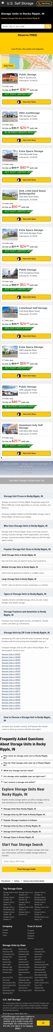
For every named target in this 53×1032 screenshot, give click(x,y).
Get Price (46, 3)
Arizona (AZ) (38, 949)
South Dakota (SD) (9, 985)
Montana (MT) (23, 970)
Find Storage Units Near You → (16, 1014)
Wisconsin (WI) (39, 990)
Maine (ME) (7, 965)
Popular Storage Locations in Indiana (20, 820)
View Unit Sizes (29, 102)
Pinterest (30, 938)
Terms (5, 935)
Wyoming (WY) (8, 993)
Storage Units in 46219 (11, 694)
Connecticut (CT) (8, 954)
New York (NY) (8, 977)
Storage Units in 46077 (11, 691)
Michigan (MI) (7, 967)
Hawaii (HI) (22, 957)
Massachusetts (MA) (41, 965)
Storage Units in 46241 (11, 705)
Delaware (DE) (24, 954)
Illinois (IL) (6, 959)
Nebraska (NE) (39, 970)
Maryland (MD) (24, 965)
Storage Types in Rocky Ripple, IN (18, 837)
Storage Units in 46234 (11, 708)
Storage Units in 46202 (11, 666)
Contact (5, 930)
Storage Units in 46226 (11, 688)
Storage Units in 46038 (11, 700)
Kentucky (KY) (23, 962)
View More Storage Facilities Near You (26, 481)
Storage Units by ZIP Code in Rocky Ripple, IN (24, 814)
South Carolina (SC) (41, 983)
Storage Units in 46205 (11, 660)
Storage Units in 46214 (11, 683)
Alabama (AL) (7, 949)
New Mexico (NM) (40, 975)
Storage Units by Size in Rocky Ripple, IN (22, 826)
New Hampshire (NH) (24, 973)
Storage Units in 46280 (11, 686)
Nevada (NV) (7, 972)
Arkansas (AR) (8, 952)
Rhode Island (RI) (25, 983)
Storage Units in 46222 (11, 668)
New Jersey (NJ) (40, 972)
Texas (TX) (38, 985)
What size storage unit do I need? (18, 770)
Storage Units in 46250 (11, 697)
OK (43, 1023)
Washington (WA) (9, 990)
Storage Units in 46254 (11, 663)
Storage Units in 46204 (11, 671)
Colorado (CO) (39, 952)
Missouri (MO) (7, 970)
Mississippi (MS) (40, 967)
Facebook (30, 933)
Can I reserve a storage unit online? (19, 782)
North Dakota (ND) (40, 977)
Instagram (30, 936)
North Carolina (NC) (26, 977)
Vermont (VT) (23, 988)
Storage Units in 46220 (11, 654)
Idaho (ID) (37, 957)
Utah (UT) (6, 988)
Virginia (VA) (38, 988)
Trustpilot (30, 931)
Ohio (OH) (6, 980)
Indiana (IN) (23, 959)
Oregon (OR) (38, 980)
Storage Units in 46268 (11, 657)
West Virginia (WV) (25, 990)
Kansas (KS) (7, 962)
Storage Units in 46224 (11, 674)
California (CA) (24, 952)
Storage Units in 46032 (11, 680)
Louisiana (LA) (39, 962)
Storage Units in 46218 (11, 677)
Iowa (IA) (37, 959)
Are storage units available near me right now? (24, 776)
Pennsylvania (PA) (9, 983)
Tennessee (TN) (24, 985)
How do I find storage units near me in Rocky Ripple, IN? (27, 764)
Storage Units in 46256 (11, 703)
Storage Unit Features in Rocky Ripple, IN (22, 831)
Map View (8, 66)
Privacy (5, 933)
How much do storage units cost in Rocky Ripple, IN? (25, 757)
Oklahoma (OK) (24, 980)
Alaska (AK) (23, 949)
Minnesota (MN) (24, 967)
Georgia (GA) (7, 957)
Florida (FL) (38, 954)
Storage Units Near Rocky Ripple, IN (19, 809)
